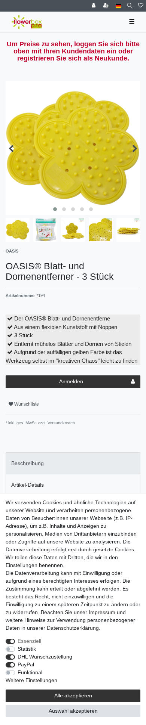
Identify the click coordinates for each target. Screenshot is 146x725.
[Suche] (130, 6)
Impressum (102, 612)
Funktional (30, 672)
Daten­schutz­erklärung (73, 628)
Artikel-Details (27, 485)
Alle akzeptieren (73, 695)
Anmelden (71, 381)
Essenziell (29, 641)
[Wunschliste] (141, 6)
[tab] (73, 463)
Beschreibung (27, 463)
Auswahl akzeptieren (73, 711)
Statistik (27, 649)
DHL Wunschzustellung (45, 657)
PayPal (26, 664)
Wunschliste (26, 404)
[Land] (118, 6)
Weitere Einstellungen (31, 680)
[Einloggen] (94, 6)
